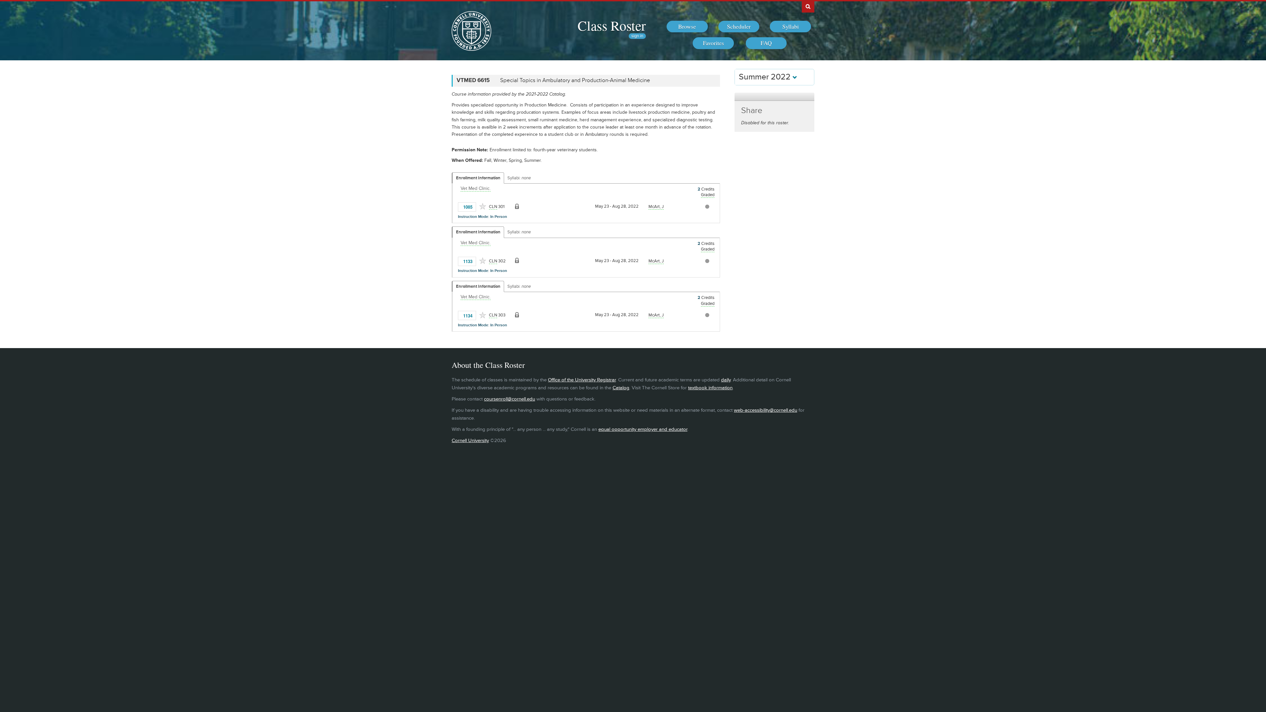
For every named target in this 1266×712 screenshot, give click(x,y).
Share (751, 110)
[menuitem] (687, 27)
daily (726, 380)
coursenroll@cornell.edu (509, 399)
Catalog (621, 388)
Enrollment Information (478, 178)
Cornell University (470, 440)
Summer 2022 (766, 77)
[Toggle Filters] (774, 97)
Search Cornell (808, 6)
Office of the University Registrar (582, 380)
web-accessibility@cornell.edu (765, 410)
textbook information (710, 388)
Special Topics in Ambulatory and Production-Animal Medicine (575, 80)
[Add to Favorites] (482, 206)
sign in (637, 36)
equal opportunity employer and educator (642, 429)
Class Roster (612, 25)
